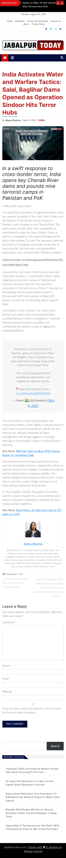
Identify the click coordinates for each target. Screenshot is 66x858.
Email (6, 678)
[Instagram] (56, 29)
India (42, 120)
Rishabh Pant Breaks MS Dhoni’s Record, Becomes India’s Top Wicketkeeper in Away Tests (31, 813)
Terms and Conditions (37, 21)
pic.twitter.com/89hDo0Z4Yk (33, 393)
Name (6, 665)
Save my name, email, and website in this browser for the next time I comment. (31, 710)
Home (10, 21)
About (26, 24)
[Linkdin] (60, 29)
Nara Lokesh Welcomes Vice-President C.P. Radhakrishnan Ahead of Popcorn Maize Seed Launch (33, 797)
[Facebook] (46, 29)
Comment (9, 622)
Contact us (55, 21)
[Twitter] (51, 29)
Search (55, 746)
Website (7, 691)
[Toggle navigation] (12, 58)
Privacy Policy (38, 24)
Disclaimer (20, 21)
